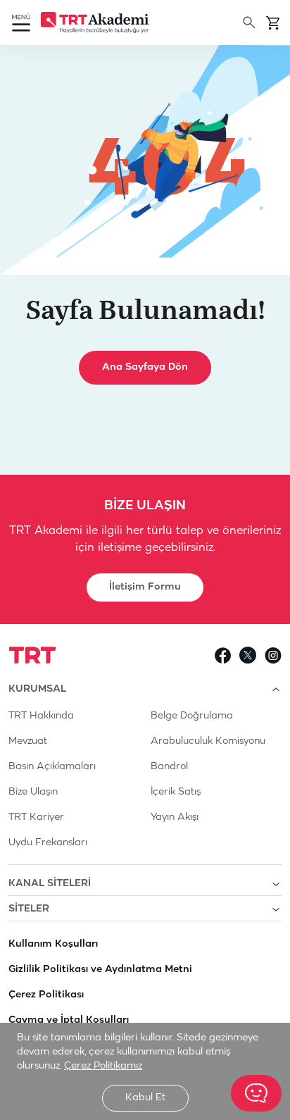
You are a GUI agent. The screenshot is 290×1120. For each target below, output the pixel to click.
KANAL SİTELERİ (49, 883)
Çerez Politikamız (103, 1066)
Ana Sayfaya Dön (144, 367)
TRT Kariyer (36, 817)
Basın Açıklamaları (52, 766)
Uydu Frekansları (47, 843)
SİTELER (28, 909)
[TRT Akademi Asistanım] (256, 1093)
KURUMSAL (37, 689)
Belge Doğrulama (192, 716)
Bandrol (169, 766)
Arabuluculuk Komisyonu (208, 741)
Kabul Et (145, 1098)
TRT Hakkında (41, 716)
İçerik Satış (176, 792)
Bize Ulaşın (33, 792)
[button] (21, 24)
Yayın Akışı (174, 817)
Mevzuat (27, 741)
